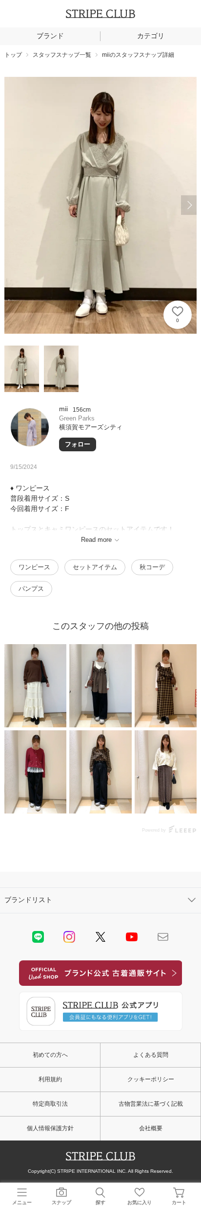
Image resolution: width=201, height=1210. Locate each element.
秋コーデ (152, 567)
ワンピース (34, 567)
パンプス (31, 588)
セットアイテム (95, 567)
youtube (131, 937)
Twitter (100, 937)
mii (63, 409)
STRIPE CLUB (100, 14)
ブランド (50, 36)
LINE (38, 937)
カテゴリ (150, 36)
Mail (163, 937)
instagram (69, 937)
